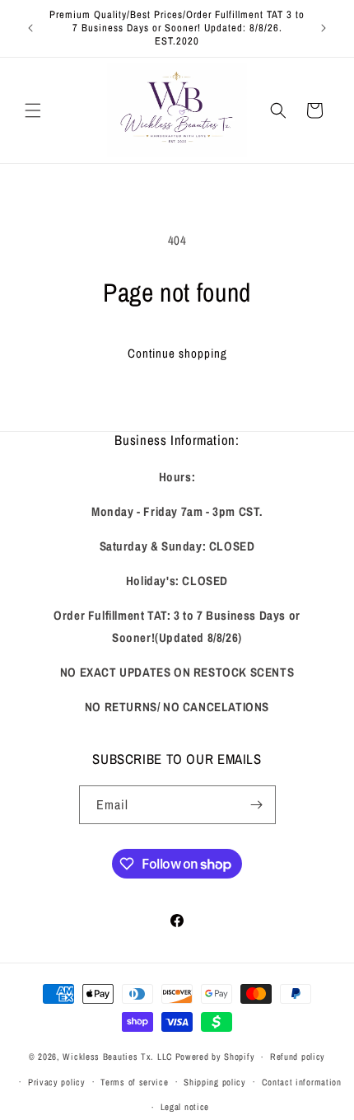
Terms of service (134, 1082)
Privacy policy (57, 1082)
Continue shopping (177, 353)
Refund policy (297, 1056)
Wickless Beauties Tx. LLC (118, 1056)
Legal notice (185, 1107)
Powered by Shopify (215, 1056)
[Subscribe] (257, 804)
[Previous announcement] (30, 28)
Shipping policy (215, 1082)
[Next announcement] (323, 28)
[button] (33, 110)
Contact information (302, 1082)
